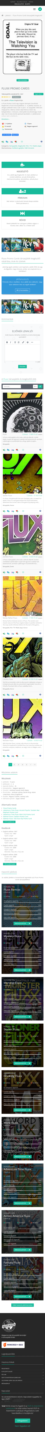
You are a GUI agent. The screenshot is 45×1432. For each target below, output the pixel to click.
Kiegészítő (21, 146)
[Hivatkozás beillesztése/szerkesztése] (23, 342)
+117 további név (9, 822)
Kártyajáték (13, 146)
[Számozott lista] (18, 342)
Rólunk (4, 1374)
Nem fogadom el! (22, 1426)
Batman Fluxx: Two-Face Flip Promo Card (17, 819)
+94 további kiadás (9, 864)
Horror (12, 689)
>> (35, 765)
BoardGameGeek (22, 2)
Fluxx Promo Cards (9, 808)
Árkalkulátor (19, 4)
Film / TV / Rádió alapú (33, 146)
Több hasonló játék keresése (22, 1305)
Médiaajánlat (6, 1383)
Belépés (27, 4)
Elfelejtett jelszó (7, 1371)
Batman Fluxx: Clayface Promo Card (15, 816)
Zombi (12, 566)
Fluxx (12, 100)
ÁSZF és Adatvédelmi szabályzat (11, 1377)
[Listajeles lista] (15, 342)
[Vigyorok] (27, 342)
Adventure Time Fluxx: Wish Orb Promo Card (19, 814)
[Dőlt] (10, 342)
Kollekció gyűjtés (18, 148)
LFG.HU (31, 2)
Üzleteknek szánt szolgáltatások (12, 1380)
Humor (12, 505)
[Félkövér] (7, 342)
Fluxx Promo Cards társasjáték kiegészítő (27, 15)
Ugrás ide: (38, 94)
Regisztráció (5, 1368)
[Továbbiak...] (32, 342)
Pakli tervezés (29, 148)
